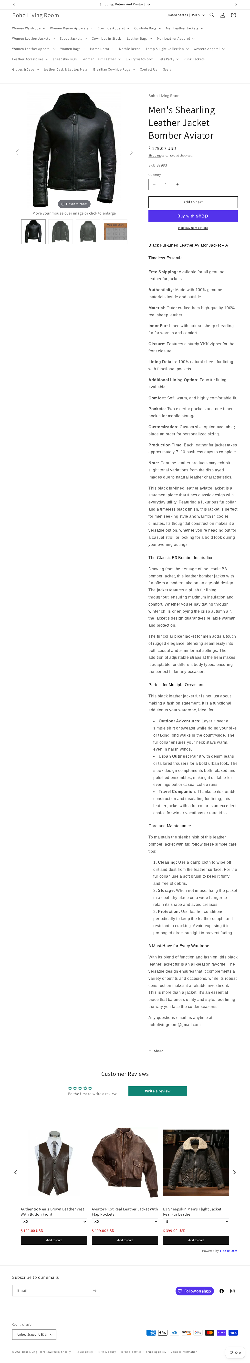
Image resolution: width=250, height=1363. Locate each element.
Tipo (223, 1251)
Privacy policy (107, 1351)
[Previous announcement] (14, 4)
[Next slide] (131, 152)
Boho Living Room (33, 1351)
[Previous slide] (17, 152)
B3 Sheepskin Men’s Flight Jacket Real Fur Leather (192, 1212)
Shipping (154, 155)
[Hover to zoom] (74, 150)
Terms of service (131, 1351)
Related (232, 1251)
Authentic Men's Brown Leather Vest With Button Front (52, 1212)
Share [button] (158, 1051)
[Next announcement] (236, 4)
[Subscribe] (94, 1290)
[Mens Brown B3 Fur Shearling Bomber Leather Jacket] (115, 231)
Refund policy (84, 1351)
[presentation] (15, 1172)
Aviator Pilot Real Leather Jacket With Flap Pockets (125, 1212)
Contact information (184, 1351)
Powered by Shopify (58, 1351)
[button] (28, 28)
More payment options (193, 227)
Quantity (154, 175)
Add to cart (54, 1240)
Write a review (158, 1091)
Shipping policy (156, 1351)
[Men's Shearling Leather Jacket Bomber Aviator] (33, 231)
